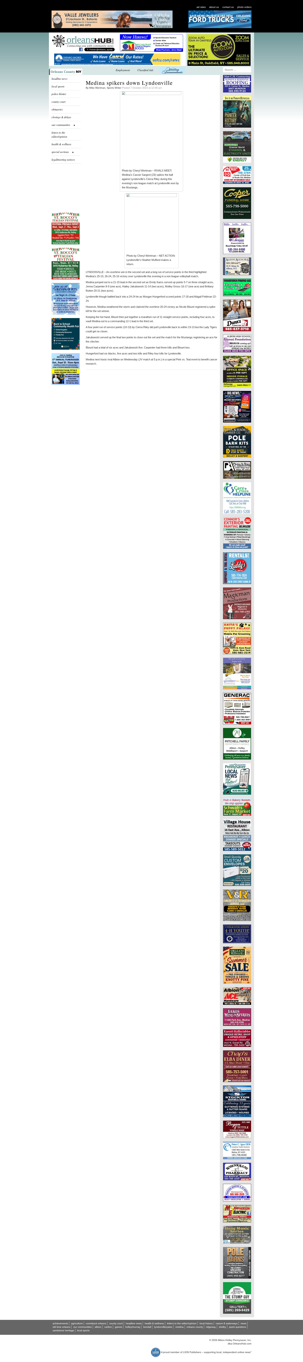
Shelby (222, 1326)
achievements (60, 1323)
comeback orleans (96, 1323)
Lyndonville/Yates (163, 1326)
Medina (179, 1326)
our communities (82, 1326)
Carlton (108, 1326)
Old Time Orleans (61, 1326)
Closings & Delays (61, 117)
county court (58, 101)
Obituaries (57, 109)
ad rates (201, 7)
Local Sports (83, 1330)
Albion (98, 1326)
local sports (58, 86)
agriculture (77, 1323)
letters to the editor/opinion (59, 134)
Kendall (147, 1326)
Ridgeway (211, 1326)
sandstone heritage (63, 1330)
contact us (228, 7)
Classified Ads (145, 70)
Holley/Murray (132, 1326)
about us (214, 7)
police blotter (59, 94)
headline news (59, 78)
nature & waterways (227, 1323)
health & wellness (61, 144)
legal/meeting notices (63, 159)
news (243, 1323)
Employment (123, 70)
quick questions (237, 1326)
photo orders (244, 7)
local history (206, 1323)
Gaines (118, 1326)
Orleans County (195, 1326)
